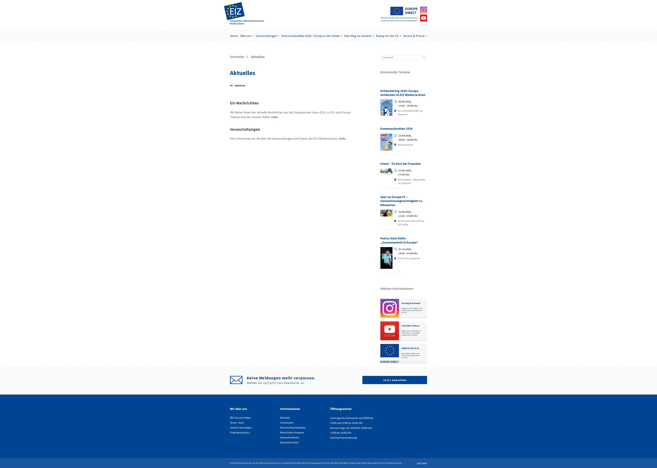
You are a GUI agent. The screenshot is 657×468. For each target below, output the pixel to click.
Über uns (245, 36)
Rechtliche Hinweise (292, 432)
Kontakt (285, 417)
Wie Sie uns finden (240, 417)
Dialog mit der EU (387, 36)
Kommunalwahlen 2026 (296, 36)
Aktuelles (242, 73)
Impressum (286, 422)
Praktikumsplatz (240, 432)
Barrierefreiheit (289, 442)
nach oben (422, 463)
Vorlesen (238, 86)
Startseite (237, 56)
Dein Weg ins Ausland (357, 36)
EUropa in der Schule (326, 36)
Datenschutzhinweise (292, 427)
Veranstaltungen (266, 36)
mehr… (276, 117)
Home (234, 36)
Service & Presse (413, 36)
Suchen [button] (424, 57)
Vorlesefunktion (289, 437)
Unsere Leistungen (241, 427)
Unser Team (237, 422)
